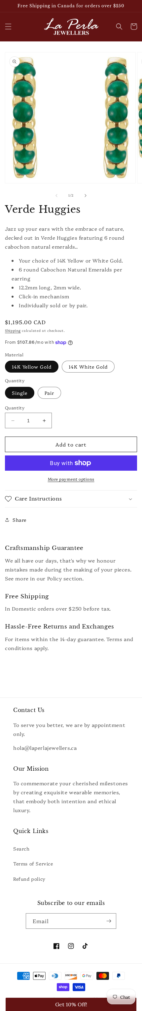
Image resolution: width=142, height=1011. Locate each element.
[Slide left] (56, 195)
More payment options (71, 479)
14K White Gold (88, 366)
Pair (49, 392)
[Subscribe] (108, 921)
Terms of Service (33, 863)
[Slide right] (85, 195)
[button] (8, 26)
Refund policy (29, 878)
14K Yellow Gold (32, 366)
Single (19, 392)
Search (21, 848)
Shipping (13, 330)
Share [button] (19, 519)
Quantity (14, 407)
